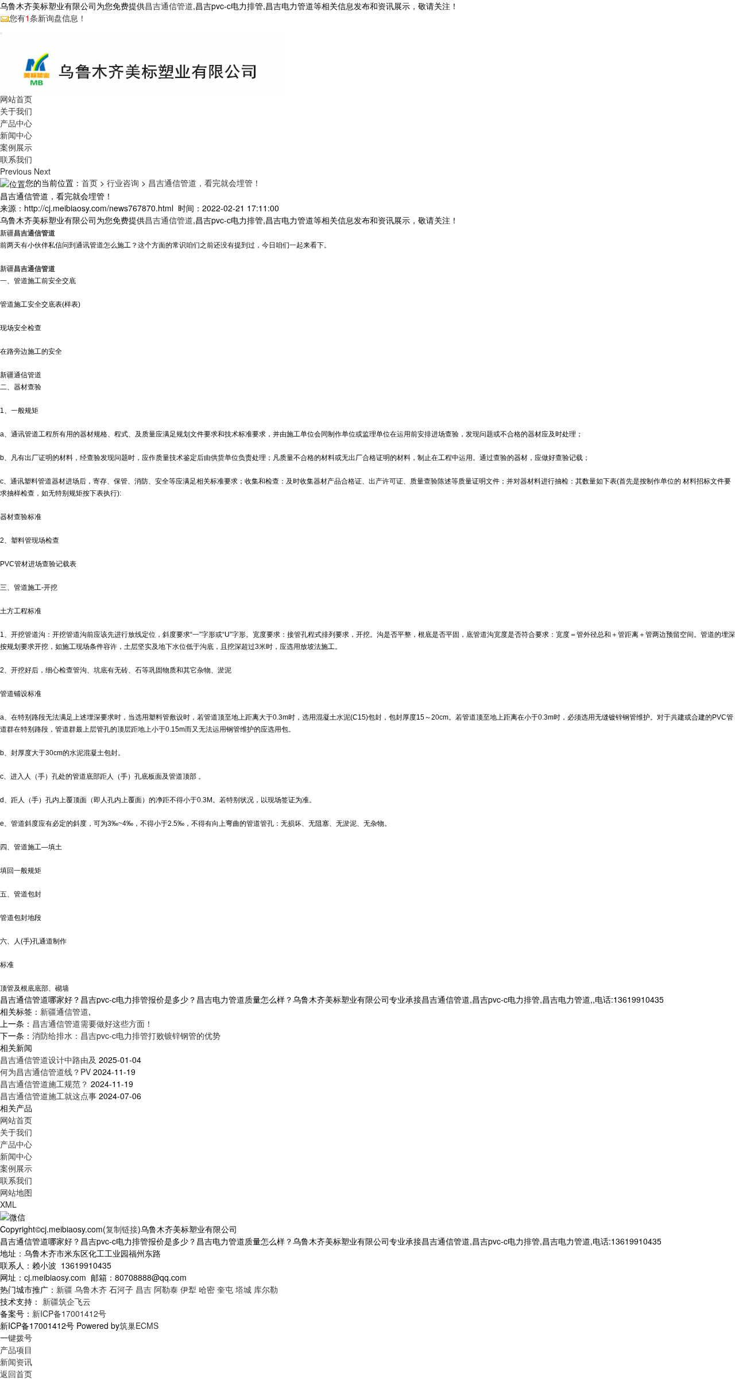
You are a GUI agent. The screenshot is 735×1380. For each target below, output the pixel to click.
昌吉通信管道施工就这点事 (48, 1095)
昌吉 (144, 1289)
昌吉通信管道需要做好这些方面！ (92, 1023)
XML (8, 1204)
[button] (17, 171)
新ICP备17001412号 (69, 1313)
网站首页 (16, 99)
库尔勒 (266, 1289)
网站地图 (16, 1192)
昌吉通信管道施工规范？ (44, 1083)
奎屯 (225, 1289)
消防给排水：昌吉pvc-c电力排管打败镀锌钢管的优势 (126, 1035)
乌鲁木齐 (91, 1289)
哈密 (207, 1289)
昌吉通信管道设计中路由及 (48, 1059)
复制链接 (122, 1229)
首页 (90, 182)
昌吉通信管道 (169, 5)
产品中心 (16, 123)
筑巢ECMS (138, 1325)
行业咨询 (123, 182)
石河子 (121, 1289)
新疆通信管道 (64, 1011)
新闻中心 (16, 135)
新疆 (64, 1289)
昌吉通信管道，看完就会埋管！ (204, 182)
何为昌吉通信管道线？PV (45, 1071)
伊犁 (188, 1289)
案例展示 (16, 147)
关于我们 (16, 111)
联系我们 (16, 159)
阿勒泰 (166, 1289)
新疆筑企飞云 (66, 1301)
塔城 (243, 1289)
